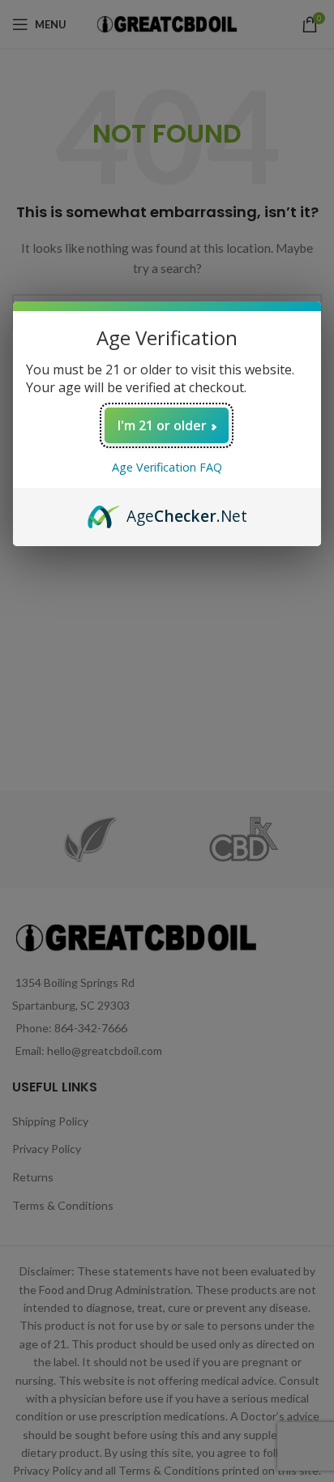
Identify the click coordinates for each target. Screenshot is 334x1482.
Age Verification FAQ (167, 467)
